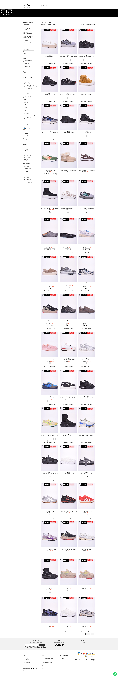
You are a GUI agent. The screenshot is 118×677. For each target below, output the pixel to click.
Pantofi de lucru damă (27, 37)
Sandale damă (25, 29)
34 (24, 51)
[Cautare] (63, 6)
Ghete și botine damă (27, 30)
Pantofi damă (25, 25)
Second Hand (26, 44)
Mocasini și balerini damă (27, 33)
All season (26, 63)
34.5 (25, 53)
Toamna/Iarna (26, 61)
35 (24, 54)
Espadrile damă (26, 34)
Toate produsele (26, 24)
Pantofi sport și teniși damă (28, 27)
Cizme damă (25, 32)
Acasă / (24, 18)
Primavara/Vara (27, 60)
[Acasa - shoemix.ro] (29, 5)
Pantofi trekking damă (27, 28)
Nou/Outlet (26, 42)
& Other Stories (27, 71)
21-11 (25, 72)
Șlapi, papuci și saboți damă (28, 36)
